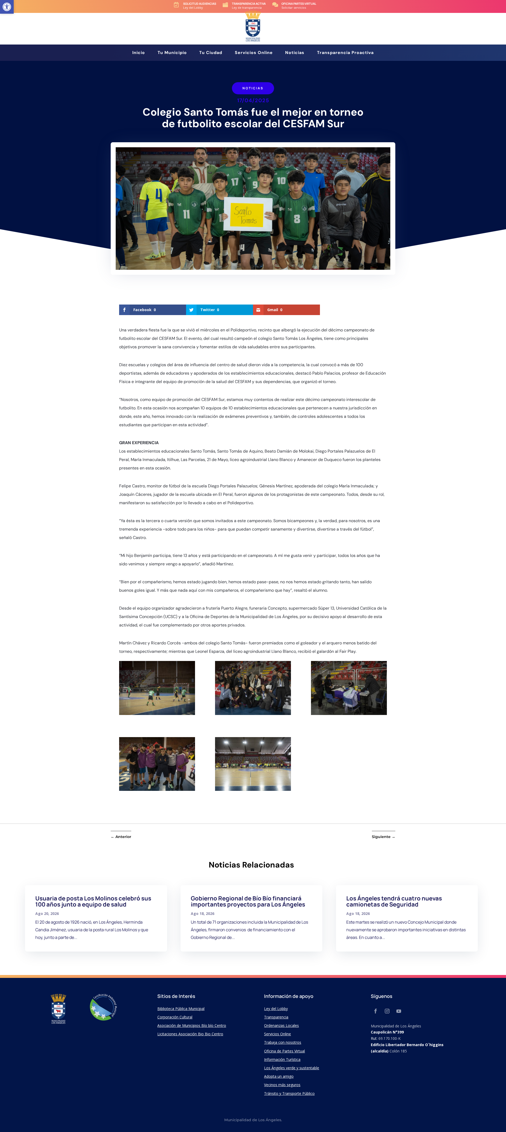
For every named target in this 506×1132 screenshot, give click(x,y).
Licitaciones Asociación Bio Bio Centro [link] (190, 1033)
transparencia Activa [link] (249, 4)
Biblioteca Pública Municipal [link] (181, 1008)
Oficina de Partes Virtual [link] (284, 1050)
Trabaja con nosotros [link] (282, 1042)
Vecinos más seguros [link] (282, 1084)
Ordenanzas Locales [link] (281, 1025)
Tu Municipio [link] (172, 53)
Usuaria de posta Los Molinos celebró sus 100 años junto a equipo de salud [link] (93, 901)
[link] (7, 7)
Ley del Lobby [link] (276, 1008)
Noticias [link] (294, 53)
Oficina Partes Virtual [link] (298, 4)
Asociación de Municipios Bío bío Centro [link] (191, 1025)
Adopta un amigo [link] (279, 1076)
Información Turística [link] (282, 1059)
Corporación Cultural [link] (174, 1017)
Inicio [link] (138, 53)
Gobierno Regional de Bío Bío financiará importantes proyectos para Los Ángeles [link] (248, 901)
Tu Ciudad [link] (210, 53)
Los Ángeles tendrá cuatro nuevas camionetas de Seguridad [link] (394, 901)
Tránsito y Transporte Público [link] (289, 1093)
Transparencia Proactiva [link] (345, 53)
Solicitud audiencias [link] (199, 4)
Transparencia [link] (276, 1017)
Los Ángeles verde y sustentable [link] (291, 1067)
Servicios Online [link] (254, 53)
